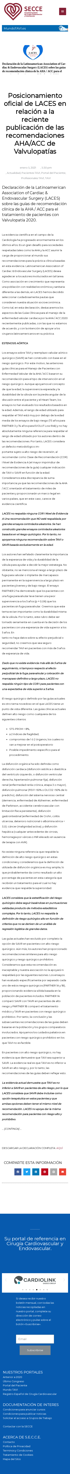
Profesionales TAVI (32, 178)
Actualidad (13, 172)
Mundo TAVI (10, 1389)
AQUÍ (59, 1148)
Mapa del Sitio (12, 1459)
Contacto (9, 1442)
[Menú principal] (62, 11)
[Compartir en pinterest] (44, 1171)
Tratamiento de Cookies (18, 1454)
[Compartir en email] (62, 1171)
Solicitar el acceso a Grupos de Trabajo (27, 1418)
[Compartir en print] (53, 1171)
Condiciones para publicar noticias (24, 1413)
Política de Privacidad (16, 1446)
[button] (22, 1289)
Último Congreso (13, 1381)
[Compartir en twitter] (26, 1171)
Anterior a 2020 (12, 1377)
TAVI (48, 178)
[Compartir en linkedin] (35, 1171)
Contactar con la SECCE (18, 1426)
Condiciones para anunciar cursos (24, 1409)
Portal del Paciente (53, 172)
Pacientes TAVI (31, 172)
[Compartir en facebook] (17, 1171)
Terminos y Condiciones (18, 1450)
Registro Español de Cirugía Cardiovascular (30, 1394)
